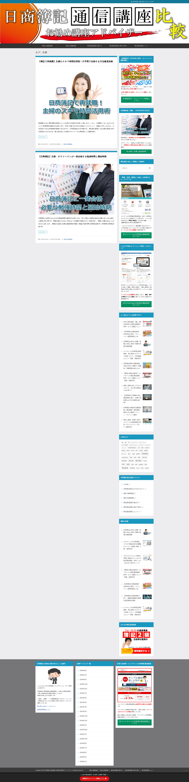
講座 (128, 464)
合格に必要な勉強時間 (137, 151)
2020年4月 (83, 725)
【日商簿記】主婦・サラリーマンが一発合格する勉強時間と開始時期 (72, 156)
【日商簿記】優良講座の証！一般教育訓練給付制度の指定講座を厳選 (132, 598)
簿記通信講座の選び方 (94, 46)
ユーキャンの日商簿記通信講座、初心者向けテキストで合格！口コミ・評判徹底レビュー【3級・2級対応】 (132, 354)
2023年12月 (83, 684)
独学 (135, 457)
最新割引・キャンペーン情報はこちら (137, 99)
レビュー (124, 447)
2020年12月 (83, 716)
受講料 (146, 450)
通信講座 (125, 468)
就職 (133, 454)
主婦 (139, 447)
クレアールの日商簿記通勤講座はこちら (137, 235)
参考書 (141, 450)
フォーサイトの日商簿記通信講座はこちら (135, 722)
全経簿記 (147, 447)
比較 (131, 457)
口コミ (124, 454)
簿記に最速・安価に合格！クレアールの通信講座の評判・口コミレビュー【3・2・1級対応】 (132, 423)
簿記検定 (138, 461)
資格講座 (141, 464)
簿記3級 (131, 461)
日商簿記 (145, 454)
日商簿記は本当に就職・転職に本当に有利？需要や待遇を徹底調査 (132, 344)
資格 (136, 464)
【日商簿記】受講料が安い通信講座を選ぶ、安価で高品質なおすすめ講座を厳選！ (132, 398)
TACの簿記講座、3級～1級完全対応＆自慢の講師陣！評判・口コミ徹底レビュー (132, 324)
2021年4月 (83, 707)
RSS (152, 1)
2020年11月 (83, 720)
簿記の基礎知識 (47, 46)
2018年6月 (83, 752)
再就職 (123, 450)
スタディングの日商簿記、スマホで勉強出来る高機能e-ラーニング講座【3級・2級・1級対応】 (132, 545)
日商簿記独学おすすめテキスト (133, 489)
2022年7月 (83, 693)
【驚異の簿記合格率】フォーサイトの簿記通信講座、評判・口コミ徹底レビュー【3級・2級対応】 (132, 376)
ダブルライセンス (133, 445)
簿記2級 (124, 461)
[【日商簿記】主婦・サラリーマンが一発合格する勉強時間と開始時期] (76, 189)
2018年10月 (83, 739)
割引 (137, 450)
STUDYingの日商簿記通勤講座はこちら (137, 304)
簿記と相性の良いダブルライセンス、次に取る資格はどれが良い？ (132, 388)
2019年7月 (83, 734)
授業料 (138, 454)
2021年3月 (83, 711)
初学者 (128, 450)
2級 (122, 442)
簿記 (139, 457)
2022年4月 (83, 702)
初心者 (132, 450)
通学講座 (132, 468)
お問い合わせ (144, 1)
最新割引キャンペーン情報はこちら (94, 778)
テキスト (141, 445)
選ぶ (142, 468)
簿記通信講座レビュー (141, 46)
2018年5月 (83, 757)
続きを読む (42, 137)
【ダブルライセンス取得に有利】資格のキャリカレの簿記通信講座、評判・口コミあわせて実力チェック (132, 559)
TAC (129, 442)
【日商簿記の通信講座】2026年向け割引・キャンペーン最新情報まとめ (131, 334)
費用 (133, 464)
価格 (142, 447)
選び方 (138, 468)
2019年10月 (83, 729)
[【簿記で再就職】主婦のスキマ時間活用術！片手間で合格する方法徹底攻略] (76, 94)
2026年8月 (83, 670)
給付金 (145, 460)
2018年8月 (83, 743)
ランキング (148, 445)
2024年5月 (83, 679)
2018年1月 (83, 761)
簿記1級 (144, 457)
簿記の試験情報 (71, 46)
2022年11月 (83, 688)
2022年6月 (83, 698)
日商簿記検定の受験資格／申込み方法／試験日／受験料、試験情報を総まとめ (132, 366)
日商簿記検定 (125, 457)
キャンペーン (134, 442)
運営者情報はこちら (44, 709)
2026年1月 (83, 675)
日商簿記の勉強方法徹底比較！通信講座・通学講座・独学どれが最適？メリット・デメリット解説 (132, 411)
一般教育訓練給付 (131, 447)
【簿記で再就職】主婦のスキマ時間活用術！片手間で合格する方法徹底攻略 (75, 61)
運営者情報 (135, 1)
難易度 (147, 468)
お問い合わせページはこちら (47, 706)
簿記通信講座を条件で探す (118, 46)
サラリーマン (142, 442)
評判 (123, 464)
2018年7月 (83, 748)
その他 (125, 484)
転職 (146, 464)
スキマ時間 (125, 445)
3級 (125, 442)
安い (129, 454)
